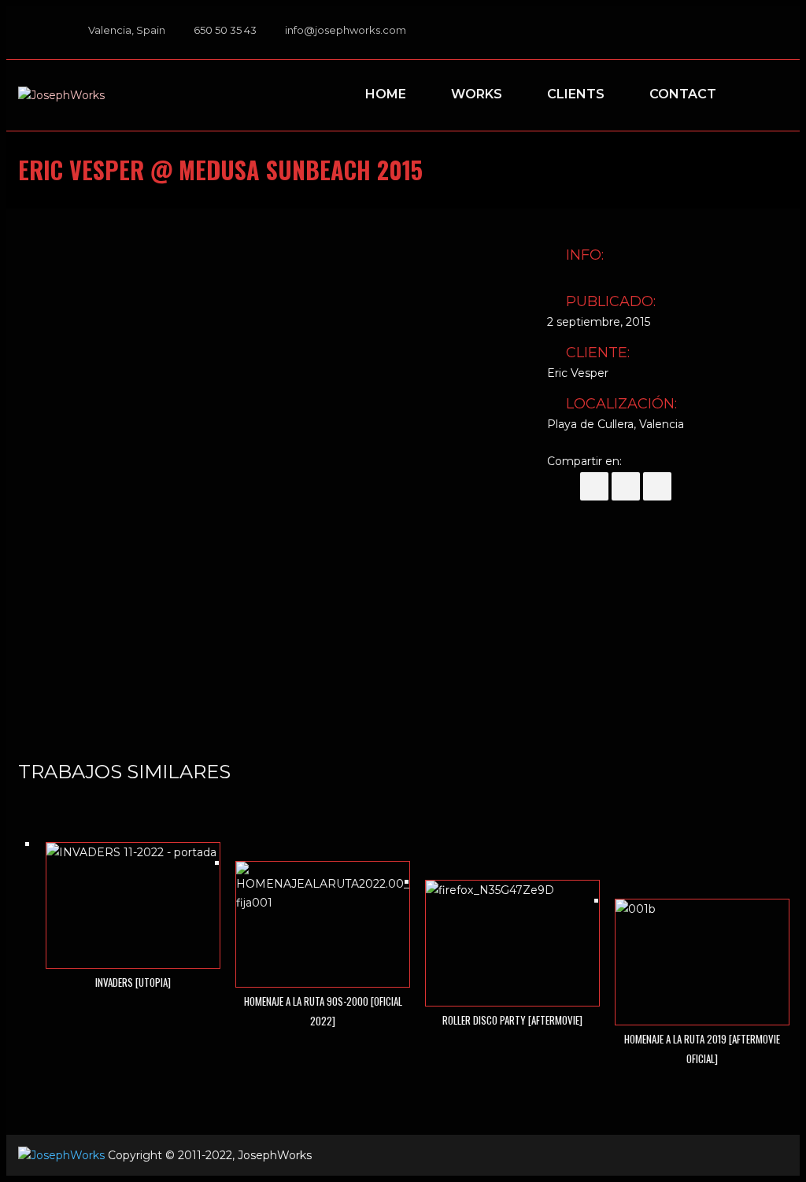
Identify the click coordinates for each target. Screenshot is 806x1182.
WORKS (476, 94)
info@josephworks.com (345, 30)
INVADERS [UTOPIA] (133, 982)
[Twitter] (626, 486)
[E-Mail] (657, 486)
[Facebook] (710, 33)
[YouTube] (754, 33)
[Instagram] (776, 33)
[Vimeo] (732, 33)
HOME (385, 94)
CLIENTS (575, 94)
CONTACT (682, 94)
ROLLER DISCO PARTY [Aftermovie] (512, 1020)
